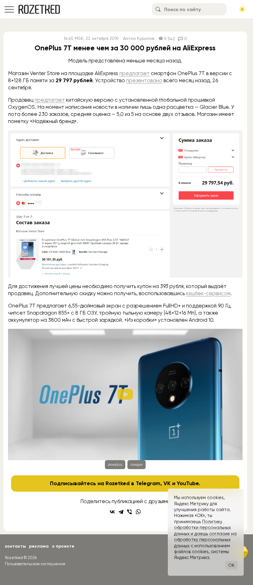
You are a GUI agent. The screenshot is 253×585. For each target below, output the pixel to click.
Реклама (39, 546)
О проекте (63, 546)
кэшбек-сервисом (208, 293)
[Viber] (129, 511)
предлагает (134, 73)
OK (231, 565)
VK (167, 483)
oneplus (115, 464)
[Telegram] (121, 511)
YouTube (188, 483)
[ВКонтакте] (112, 511)
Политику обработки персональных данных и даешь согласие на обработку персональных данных (205, 533)
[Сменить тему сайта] (242, 9)
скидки (137, 464)
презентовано (144, 80)
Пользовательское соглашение (35, 564)
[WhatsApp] (138, 511)
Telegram (148, 483)
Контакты (15, 546)
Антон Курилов (138, 38)
